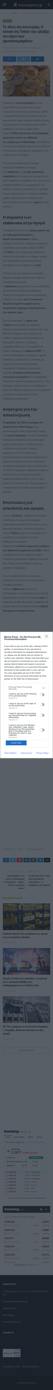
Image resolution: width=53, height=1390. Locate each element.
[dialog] (26, 695)
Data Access (26, 753)
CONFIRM (16, 743)
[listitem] (26, 688)
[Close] (47, 637)
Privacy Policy (42, 753)
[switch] (42, 694)
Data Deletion (10, 753)
